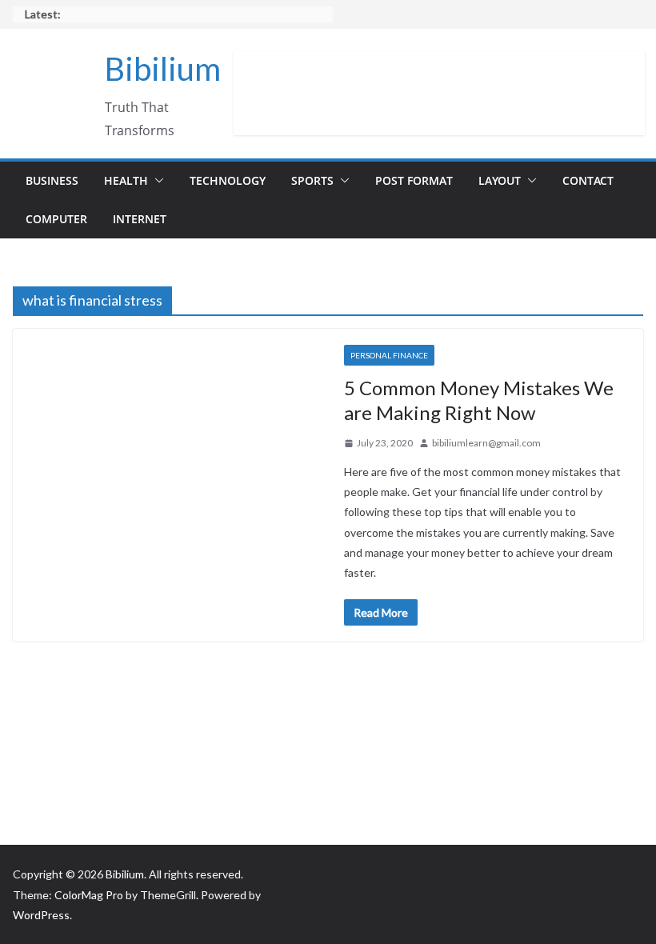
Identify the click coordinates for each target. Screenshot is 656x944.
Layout (499, 180)
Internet (139, 218)
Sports (312, 180)
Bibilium (163, 69)
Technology (228, 180)
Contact (588, 180)
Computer (56, 218)
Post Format (414, 180)
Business (52, 180)
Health (126, 180)
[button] (156, 181)
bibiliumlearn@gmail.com (486, 443)
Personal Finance (389, 355)
